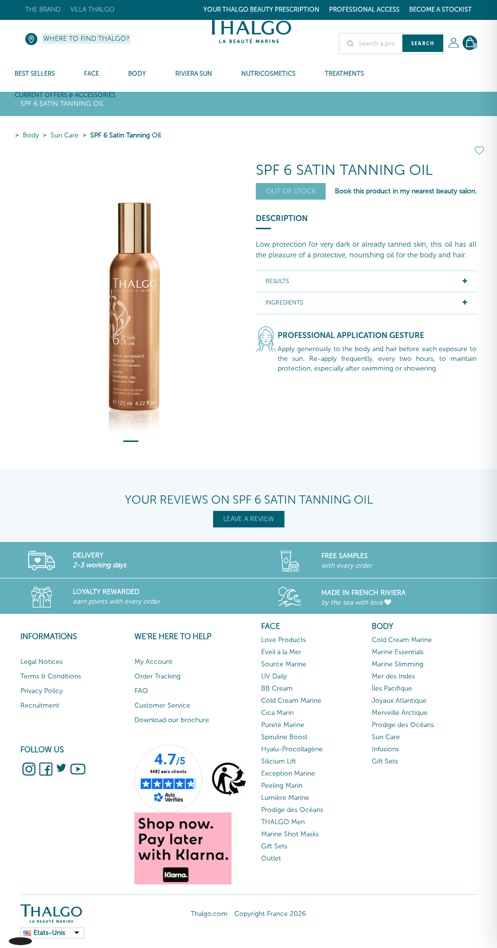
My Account (153, 662)
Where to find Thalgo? (86, 38)
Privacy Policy (41, 691)
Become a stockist (440, 9)
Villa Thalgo (92, 9)
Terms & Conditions (50, 676)
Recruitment (39, 705)
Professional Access (364, 9)
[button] (20, 931)
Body (31, 135)
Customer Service (162, 705)
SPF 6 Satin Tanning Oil (125, 135)
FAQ (141, 691)
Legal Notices (41, 662)
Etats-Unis (49, 933)
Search (422, 43)
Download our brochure (171, 720)
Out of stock (290, 191)
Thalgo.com (209, 914)
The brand (43, 9)
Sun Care (64, 135)
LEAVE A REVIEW (248, 519)
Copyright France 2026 (270, 914)
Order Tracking (157, 676)
